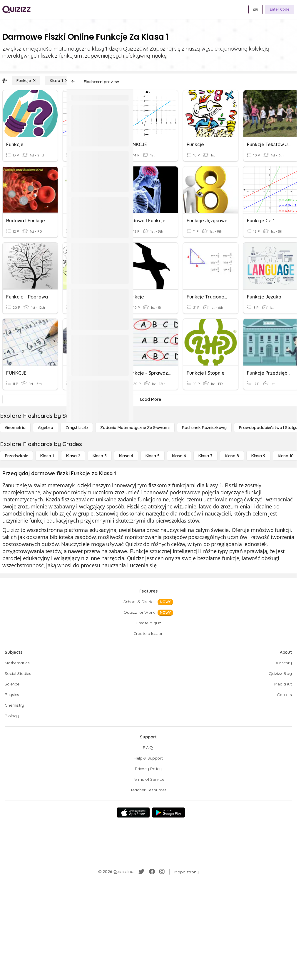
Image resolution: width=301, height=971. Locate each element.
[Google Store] (168, 812)
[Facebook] (152, 871)
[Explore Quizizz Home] (16, 9)
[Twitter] (141, 871)
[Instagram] (162, 871)
